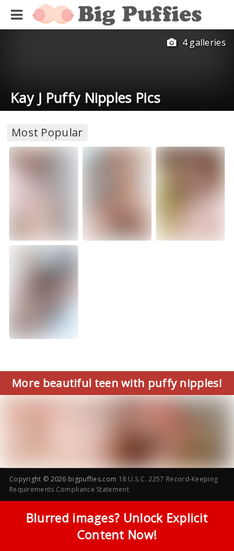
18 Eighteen (189, 224)
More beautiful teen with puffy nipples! (117, 382)
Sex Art (36, 322)
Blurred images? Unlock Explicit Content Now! (117, 525)
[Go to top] (205, 515)
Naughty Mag (46, 224)
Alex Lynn (113, 224)
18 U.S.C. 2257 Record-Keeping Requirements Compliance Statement (113, 484)
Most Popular (47, 132)
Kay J (28, 214)
